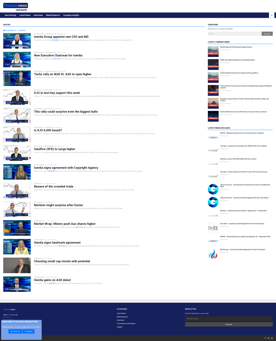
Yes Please (28, 331)
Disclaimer (7, 317)
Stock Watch (38, 90)
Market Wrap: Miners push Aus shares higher (65, 224)
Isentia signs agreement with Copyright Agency (66, 167)
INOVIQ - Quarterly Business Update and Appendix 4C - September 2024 (245, 236)
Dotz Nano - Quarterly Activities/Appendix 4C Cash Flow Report (242, 223)
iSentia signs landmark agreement (57, 242)
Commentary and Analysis (126, 323)
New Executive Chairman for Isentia (58, 55)
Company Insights (71, 15)
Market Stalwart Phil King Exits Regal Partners (236, 47)
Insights (119, 327)
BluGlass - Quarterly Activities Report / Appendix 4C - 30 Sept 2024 (243, 211)
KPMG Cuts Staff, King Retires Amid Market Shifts (237, 60)
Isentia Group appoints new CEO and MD (61, 37)
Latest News (24, 15)
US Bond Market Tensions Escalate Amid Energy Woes (239, 73)
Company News (39, 34)
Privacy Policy (8, 319)
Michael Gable (49, 146)
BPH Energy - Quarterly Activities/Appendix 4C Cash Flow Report (242, 249)
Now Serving (10, 15)
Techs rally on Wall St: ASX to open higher (62, 74)
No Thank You (15, 331)
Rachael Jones (51, 34)
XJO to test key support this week (57, 93)
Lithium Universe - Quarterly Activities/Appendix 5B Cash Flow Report (244, 198)
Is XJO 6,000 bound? (48, 130)
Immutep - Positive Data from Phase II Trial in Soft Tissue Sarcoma (243, 172)
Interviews (38, 15)
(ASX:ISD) (55, 40)
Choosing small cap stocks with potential (62, 261)
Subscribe (267, 34)
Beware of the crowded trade (53, 186)
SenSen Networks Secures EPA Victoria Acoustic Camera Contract (243, 112)
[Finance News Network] (15, 7)
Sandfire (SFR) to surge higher (54, 149)
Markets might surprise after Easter (58, 205)
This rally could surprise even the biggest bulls (66, 111)
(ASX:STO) (79, 227)
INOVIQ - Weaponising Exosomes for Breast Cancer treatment (242, 133)
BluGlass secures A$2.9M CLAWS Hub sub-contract (238, 159)
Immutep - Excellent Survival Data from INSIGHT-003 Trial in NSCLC (243, 146)
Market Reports (53, 15)
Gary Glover (48, 90)
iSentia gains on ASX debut (52, 280)
